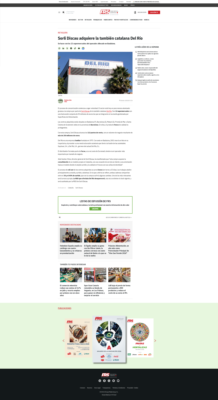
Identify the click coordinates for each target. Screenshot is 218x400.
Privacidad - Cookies (132, 388)
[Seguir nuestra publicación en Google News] (83, 48)
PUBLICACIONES (64, 308)
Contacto (82, 388)
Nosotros (89, 388)
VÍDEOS (132, 5)
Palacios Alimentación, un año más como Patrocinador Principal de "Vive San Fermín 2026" (118, 249)
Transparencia (106, 388)
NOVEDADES (72, 20)
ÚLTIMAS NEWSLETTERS (101, 5)
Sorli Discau (85, 111)
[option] (109, 339)
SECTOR (80, 20)
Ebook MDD (95, 1)
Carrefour (121, 1)
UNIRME (95, 209)
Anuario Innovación (75, 1)
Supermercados (104, 1)
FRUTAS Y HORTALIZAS (121, 20)
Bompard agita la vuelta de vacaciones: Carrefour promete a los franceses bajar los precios (147, 82)
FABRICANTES (108, 20)
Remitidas (128, 1)
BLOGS (126, 5)
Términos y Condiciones (118, 388)
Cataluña (70, 188)
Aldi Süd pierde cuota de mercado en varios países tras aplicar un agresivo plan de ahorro (146, 53)
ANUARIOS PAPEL (88, 5)
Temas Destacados (63, 1)
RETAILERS (88, 20)
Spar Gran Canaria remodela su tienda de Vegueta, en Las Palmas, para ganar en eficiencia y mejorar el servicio (94, 290)
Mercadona (113, 1)
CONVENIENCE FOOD (136, 20)
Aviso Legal (97, 388)
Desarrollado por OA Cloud (109, 395)
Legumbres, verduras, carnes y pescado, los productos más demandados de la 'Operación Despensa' (144, 61)
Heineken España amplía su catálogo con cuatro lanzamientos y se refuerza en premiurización (71, 249)
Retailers (63, 32)
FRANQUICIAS (97, 20)
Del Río (109, 111)
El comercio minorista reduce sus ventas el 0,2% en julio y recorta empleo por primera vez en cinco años (70, 290)
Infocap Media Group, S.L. (111, 392)
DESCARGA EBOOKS (116, 5)
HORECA (146, 20)
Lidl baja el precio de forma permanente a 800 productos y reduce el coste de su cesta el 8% (119, 289)
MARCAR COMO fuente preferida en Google (147, 1)
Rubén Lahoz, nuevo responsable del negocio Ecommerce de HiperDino (146, 69)
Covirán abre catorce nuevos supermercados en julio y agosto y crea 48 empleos (147, 75)
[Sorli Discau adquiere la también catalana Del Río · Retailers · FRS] (109, 12)
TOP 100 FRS (86, 1)
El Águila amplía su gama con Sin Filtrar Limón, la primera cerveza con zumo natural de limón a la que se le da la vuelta (95, 251)
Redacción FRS (68, 100)
